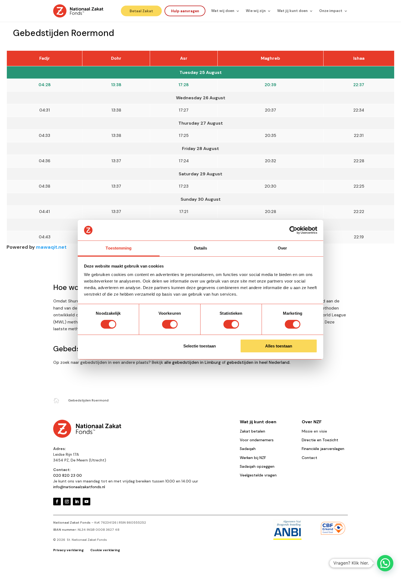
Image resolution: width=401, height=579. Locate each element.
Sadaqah (248, 448)
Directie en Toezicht (320, 439)
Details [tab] (200, 248)
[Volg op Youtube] (86, 501)
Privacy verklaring (69, 550)
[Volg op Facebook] (57, 501)
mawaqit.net (51, 247)
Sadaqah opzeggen (257, 466)
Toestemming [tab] (118, 248)
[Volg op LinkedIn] (76, 501)
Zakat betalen (252, 431)
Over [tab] (282, 248)
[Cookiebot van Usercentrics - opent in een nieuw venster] (293, 230)
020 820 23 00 (67, 475)
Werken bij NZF (253, 457)
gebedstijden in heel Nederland (258, 362)
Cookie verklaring (105, 550)
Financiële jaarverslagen (323, 448)
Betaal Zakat (141, 10)
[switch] (170, 324)
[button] (385, 563)
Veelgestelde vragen (258, 475)
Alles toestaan (278, 346)
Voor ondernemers (257, 439)
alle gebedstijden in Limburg (192, 362)
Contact (309, 457)
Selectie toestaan (199, 346)
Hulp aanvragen (185, 10)
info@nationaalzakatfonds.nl (79, 486)
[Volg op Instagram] (67, 501)
